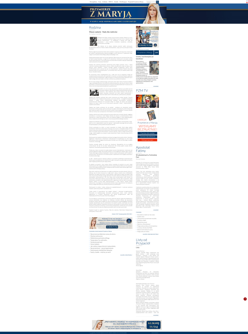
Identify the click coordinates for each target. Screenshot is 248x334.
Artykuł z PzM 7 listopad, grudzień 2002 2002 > (122, 214)
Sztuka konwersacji (96, 242)
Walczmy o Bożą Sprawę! (143, 224)
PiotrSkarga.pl (123, 2)
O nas (99, 2)
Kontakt (116, 2)
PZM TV (111, 2)
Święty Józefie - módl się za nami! (100, 252)
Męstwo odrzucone (96, 236)
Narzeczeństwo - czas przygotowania (101, 248)
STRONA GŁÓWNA (155, 332)
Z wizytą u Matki (141, 220)
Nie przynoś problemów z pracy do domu (103, 234)
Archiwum (104, 2)
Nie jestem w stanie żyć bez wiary (146, 214)
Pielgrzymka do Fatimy (143, 231)
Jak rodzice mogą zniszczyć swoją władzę (103, 246)
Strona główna (93, 2)
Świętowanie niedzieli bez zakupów (101, 250)
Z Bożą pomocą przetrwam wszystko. (147, 218)
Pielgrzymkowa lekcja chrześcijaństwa (147, 226)
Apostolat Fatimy (143, 149)
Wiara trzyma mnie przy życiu (145, 229)
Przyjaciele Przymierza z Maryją (135, 2)
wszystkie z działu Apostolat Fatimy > (151, 234)
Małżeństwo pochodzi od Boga (99, 238)
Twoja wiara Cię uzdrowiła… (99, 240)
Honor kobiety (94, 244)
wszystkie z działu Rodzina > (126, 255)
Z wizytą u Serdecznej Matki (144, 228)
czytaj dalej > (156, 86)
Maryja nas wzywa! (142, 222)
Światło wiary (140, 216)
